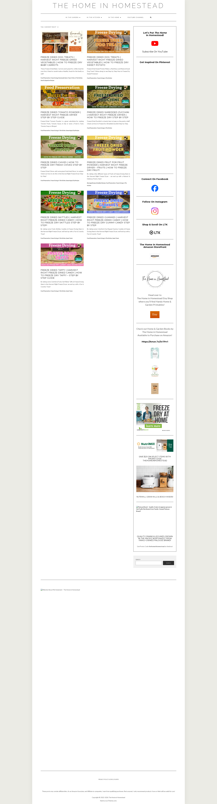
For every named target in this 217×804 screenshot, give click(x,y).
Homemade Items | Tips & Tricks (66, 78)
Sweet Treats (69, 238)
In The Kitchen (94, 17)
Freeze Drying (54, 78)
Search (138, 559)
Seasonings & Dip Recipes (72, 130)
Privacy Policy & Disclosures (108, 779)
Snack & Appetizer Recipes (47, 80)
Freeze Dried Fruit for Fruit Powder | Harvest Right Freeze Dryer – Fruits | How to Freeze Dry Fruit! (107, 166)
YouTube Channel (135, 17)
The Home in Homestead (108, 6)
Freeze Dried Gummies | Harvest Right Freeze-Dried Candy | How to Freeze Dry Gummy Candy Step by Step (108, 221)
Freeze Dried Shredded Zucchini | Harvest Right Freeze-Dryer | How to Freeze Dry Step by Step (108, 115)
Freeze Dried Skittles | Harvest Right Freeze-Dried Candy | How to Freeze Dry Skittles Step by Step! (61, 221)
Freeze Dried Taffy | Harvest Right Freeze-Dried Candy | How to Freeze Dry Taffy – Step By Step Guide (61, 274)
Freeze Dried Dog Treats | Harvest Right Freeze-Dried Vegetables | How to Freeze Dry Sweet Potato (108, 61)
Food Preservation (45, 78)
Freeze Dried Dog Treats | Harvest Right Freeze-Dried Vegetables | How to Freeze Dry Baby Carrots (61, 61)
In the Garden (72, 17)
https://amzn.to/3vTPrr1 (155, 341)
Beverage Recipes (91, 183)
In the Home (114, 17)
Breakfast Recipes (101, 183)
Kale (101, 801)
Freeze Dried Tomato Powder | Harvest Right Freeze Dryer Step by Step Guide (61, 115)
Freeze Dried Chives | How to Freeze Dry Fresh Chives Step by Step (61, 165)
